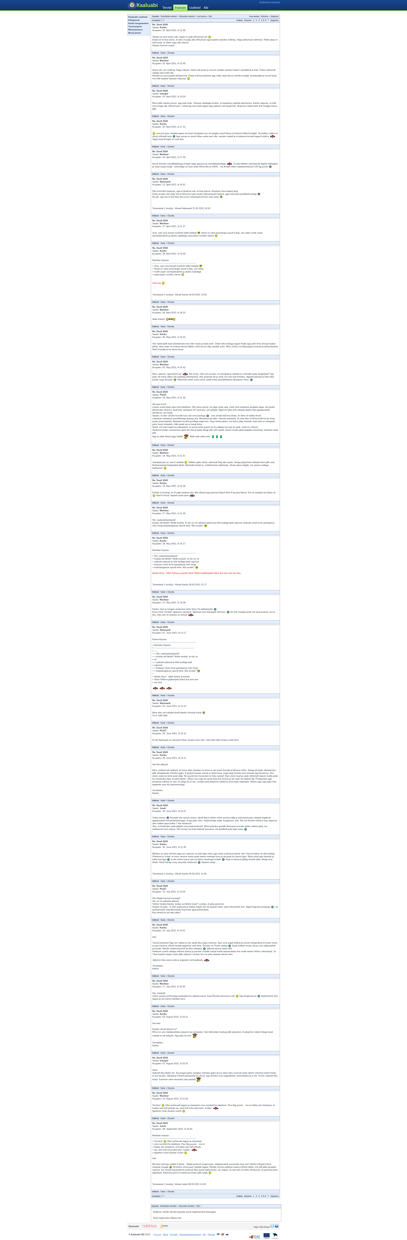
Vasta (162, 53)
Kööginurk (134, 20)
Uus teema (201, 16)
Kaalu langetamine (138, 23)
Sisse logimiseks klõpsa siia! (167, 1218)
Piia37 (163, 394)
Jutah (163, 808)
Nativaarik (165, 181)
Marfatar (164, 60)
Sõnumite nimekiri (187, 16)
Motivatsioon (135, 29)
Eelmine (264, 16)
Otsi (210, 16)
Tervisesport (135, 26)
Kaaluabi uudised (137, 17)
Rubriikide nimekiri (169, 16)
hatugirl (164, 93)
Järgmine (274, 16)
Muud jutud (134, 33)
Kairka (163, 27)
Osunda (170, 53)
